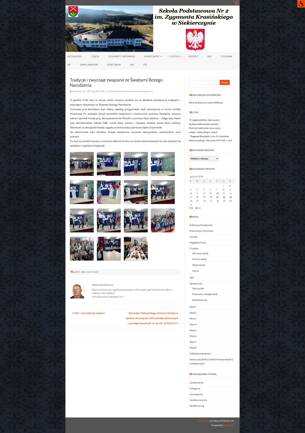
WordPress (228, 425)
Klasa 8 (193, 347)
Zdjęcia (95, 56)
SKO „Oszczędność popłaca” (89, 313)
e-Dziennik (226, 56)
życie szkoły (92, 271)
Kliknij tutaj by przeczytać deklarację (206, 102)
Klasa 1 (193, 306)
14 (218, 193)
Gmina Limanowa (89, 64)
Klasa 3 (193, 318)
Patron (195, 270)
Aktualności (75, 56)
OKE (132, 64)
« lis (191, 207)
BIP (69, 64)
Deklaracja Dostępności (201, 225)
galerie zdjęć (80, 271)
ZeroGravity (204, 420)
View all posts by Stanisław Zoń (109, 296)
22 (224, 197)
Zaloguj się (195, 388)
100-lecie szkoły (200, 253)
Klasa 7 (193, 341)
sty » (197, 207)
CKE (145, 64)
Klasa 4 (193, 324)
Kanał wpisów (196, 394)
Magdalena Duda (198, 242)
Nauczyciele (198, 288)
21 (217, 197)
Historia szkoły (199, 259)
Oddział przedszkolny (200, 353)
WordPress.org (197, 405)
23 (231, 197)
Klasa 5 (193, 330)
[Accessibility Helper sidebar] (301, 4)
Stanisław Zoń (79, 91)
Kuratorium (114, 64)
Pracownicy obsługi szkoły (205, 294)
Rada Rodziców (199, 300)
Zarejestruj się (196, 382)
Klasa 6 (193, 336)
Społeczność (152, 56)
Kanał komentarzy (198, 400)
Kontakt (193, 56)
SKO (209, 56)
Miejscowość (198, 265)
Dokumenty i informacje (121, 56)
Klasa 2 (193, 312)
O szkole (174, 56)
